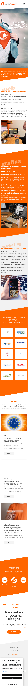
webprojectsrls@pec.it (15, 656)
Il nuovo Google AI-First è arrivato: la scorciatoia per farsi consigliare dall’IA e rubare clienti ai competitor (13, 528)
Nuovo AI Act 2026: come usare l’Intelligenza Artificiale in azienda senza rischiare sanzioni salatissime (14, 439)
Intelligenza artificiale (11, 524)
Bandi (5, 478)
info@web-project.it (15, 654)
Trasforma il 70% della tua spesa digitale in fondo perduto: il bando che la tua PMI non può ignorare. (13, 482)
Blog (5, 435)
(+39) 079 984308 (14, 653)
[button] (24, 4)
